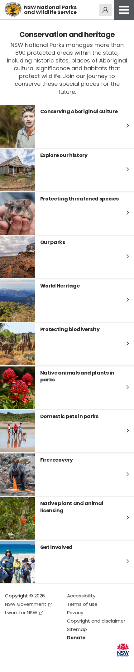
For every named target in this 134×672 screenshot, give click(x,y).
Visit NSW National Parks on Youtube (37, 662)
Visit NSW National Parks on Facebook (11, 662)
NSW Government (25, 604)
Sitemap (77, 629)
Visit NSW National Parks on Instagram (24, 662)
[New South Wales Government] (123, 649)
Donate (76, 637)
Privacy (75, 612)
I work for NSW (21, 612)
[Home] (13, 9)
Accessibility (81, 595)
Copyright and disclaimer (96, 621)
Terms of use (82, 604)
